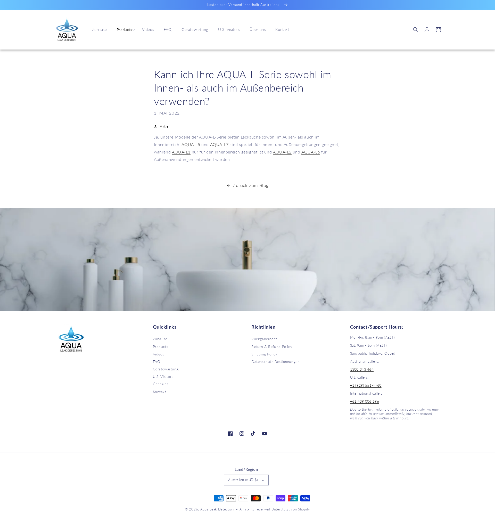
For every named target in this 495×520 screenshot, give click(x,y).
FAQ (156, 361)
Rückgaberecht (264, 339)
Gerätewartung (166, 369)
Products (124, 29)
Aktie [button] (164, 126)
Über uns (161, 384)
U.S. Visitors (163, 376)
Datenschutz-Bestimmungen (275, 361)
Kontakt (159, 391)
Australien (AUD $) (243, 480)
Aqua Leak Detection (217, 509)
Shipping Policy (264, 354)
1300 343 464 (362, 369)
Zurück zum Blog (251, 185)
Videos (158, 354)
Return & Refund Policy (271, 346)
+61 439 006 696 (364, 401)
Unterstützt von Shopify (290, 509)
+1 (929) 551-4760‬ (366, 385)
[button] (124, 29)
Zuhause (160, 339)
